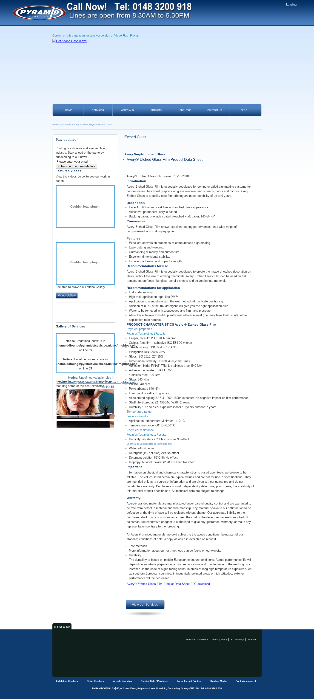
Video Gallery (67, 295)
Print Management (246, 681)
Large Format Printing (189, 681)
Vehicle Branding (122, 681)
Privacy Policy (219, 639)
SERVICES (98, 110)
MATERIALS (127, 110)
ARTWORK (156, 110)
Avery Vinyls (88, 124)
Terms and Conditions (196, 639)
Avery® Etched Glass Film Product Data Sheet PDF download (168, 584)
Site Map (252, 639)
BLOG (244, 110)
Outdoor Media (218, 681)
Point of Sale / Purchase (154, 681)
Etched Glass (104, 124)
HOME (68, 110)
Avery (76, 124)
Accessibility (237, 639)
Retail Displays (95, 681)
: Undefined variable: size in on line (85, 382)
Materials (66, 124)
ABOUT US (185, 110)
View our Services (145, 604)
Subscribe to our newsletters (76, 166)
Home (55, 124)
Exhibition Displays (67, 681)
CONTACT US (214, 110)
